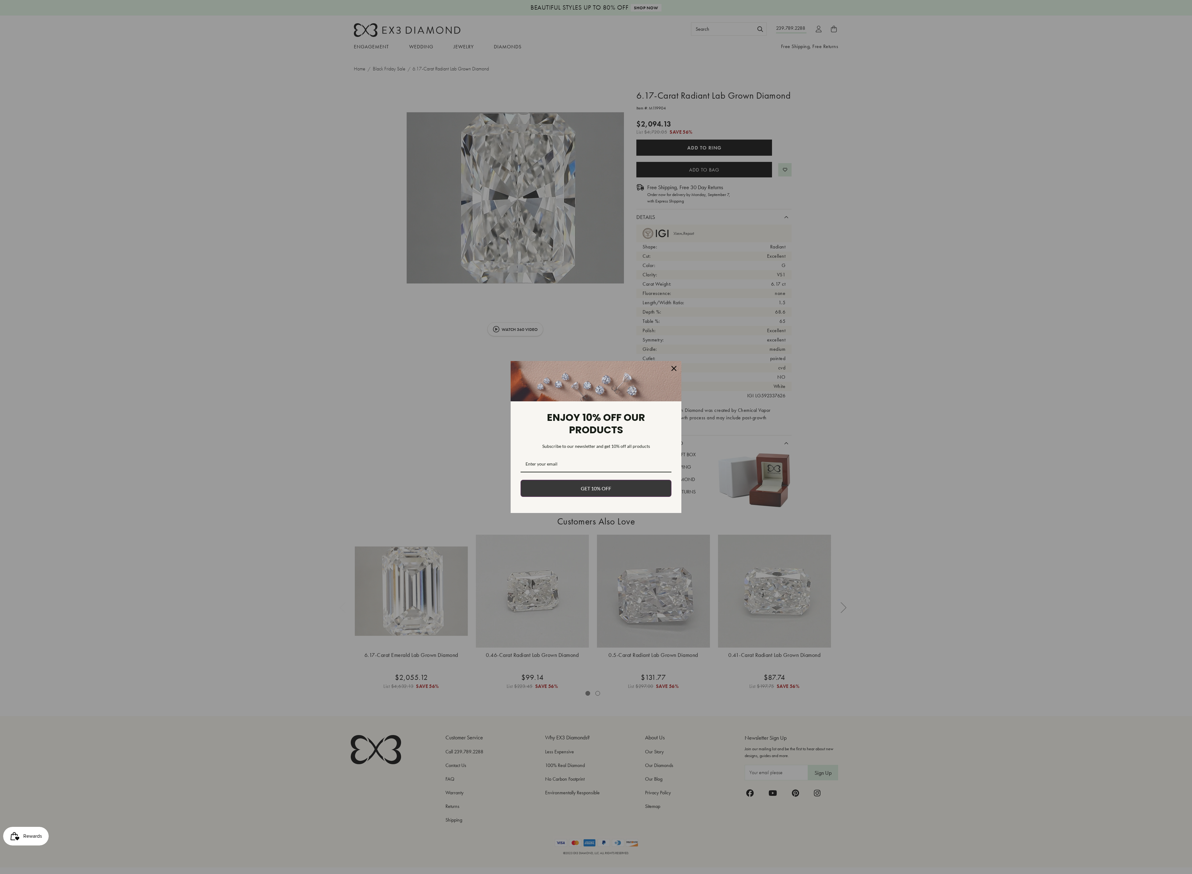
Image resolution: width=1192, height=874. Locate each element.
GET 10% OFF (596, 488)
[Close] (673, 368)
